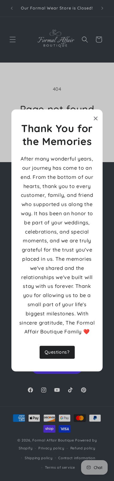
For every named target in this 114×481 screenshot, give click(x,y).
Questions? (57, 352)
